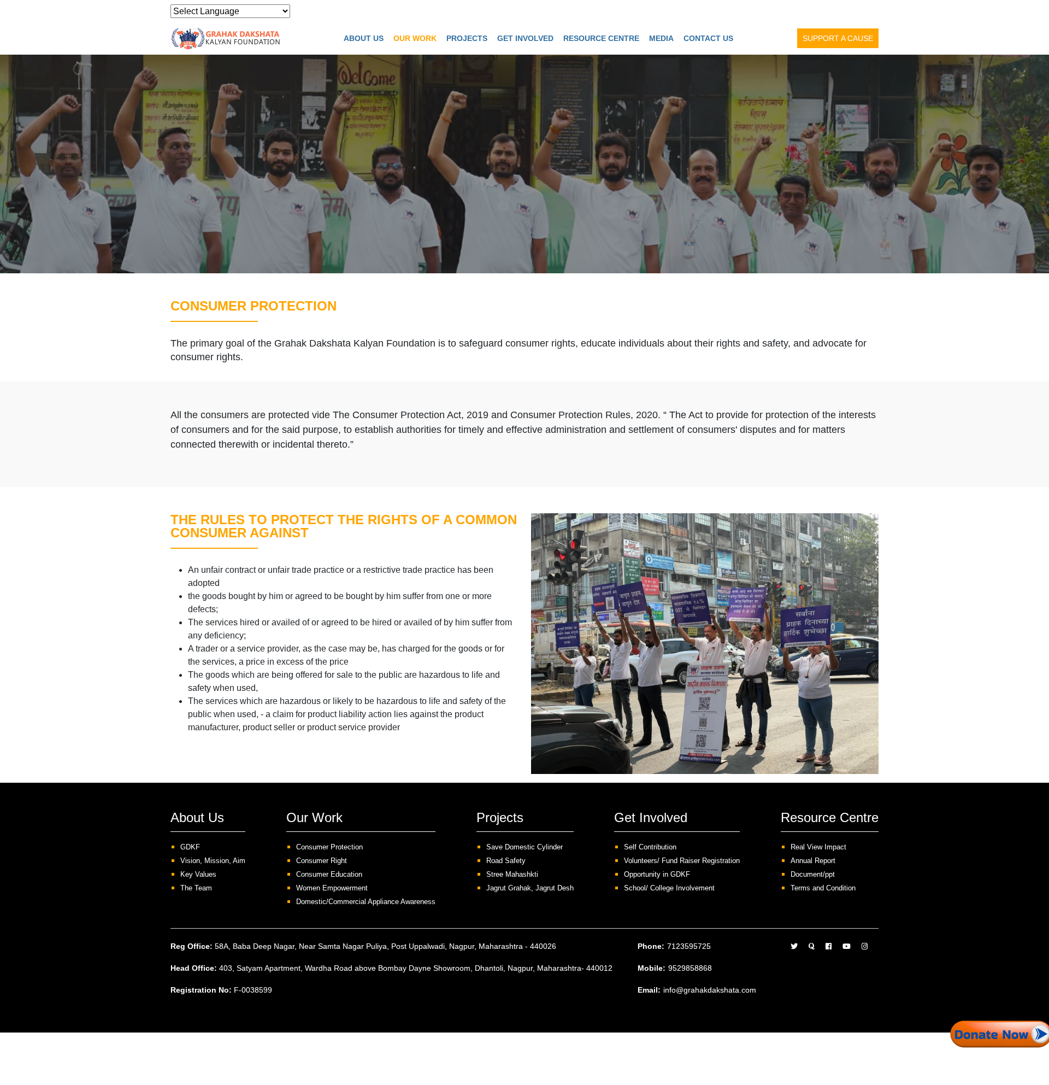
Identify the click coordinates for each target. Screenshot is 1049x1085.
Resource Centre (601, 38)
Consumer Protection (329, 847)
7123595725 (689, 946)
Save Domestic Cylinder (524, 847)
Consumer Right (321, 861)
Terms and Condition (823, 888)
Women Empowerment (332, 888)
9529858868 (690, 968)
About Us (364, 38)
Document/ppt (813, 874)
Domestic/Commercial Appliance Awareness (365, 902)
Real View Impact (818, 847)
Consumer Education (329, 874)
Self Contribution (650, 847)
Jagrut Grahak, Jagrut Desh (530, 888)
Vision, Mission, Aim (212, 861)
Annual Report (813, 861)
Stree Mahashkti (512, 874)
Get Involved (525, 38)
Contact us (708, 38)
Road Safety (506, 861)
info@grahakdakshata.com (709, 990)
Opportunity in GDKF (657, 874)
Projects (466, 38)
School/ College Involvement (669, 888)
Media (661, 38)
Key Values (198, 874)
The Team (196, 888)
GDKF (190, 847)
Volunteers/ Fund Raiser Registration (682, 861)
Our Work (415, 38)
